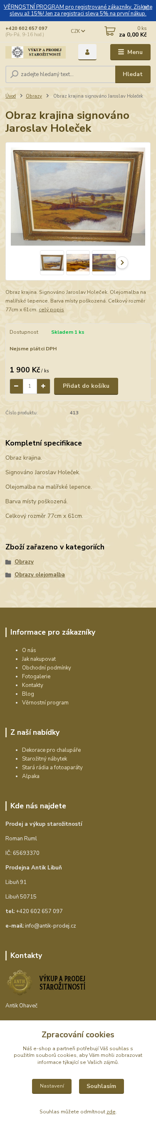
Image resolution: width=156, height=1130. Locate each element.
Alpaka (31, 776)
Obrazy (34, 96)
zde (111, 1111)
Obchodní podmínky (46, 668)
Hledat (133, 74)
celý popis (51, 309)
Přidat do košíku (86, 386)
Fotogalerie (36, 676)
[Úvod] (35, 52)
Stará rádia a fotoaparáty (52, 767)
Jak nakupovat (39, 659)
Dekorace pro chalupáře (51, 750)
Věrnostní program (45, 703)
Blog (28, 694)
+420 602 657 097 (26, 28)
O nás (29, 650)
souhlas (119, 1048)
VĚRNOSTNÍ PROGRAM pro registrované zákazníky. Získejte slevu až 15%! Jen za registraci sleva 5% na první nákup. (78, 10)
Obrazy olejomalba (40, 575)
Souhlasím (101, 1086)
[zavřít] (145, 8)
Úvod (10, 96)
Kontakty (32, 685)
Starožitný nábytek (44, 759)
